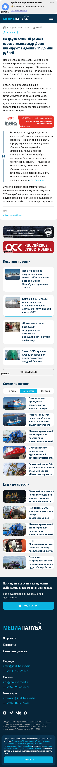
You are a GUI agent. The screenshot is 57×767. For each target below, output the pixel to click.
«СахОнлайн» (36, 180)
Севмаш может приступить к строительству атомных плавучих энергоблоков (38, 403)
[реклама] (28, 122)
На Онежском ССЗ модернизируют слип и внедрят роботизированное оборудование (41, 513)
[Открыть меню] (50, 18)
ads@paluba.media (15, 682)
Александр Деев (13, 215)
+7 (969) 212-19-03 (16, 687)
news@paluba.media (16, 666)
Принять (28, 759)
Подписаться (31, 605)
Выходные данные (15, 651)
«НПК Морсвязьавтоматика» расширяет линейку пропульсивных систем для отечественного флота (41, 546)
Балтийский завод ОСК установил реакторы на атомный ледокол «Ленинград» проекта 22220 (41, 469)
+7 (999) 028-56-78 (16, 703)
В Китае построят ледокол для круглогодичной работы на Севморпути (41, 453)
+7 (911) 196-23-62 (16, 671)
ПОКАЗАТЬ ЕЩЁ (28, 372)
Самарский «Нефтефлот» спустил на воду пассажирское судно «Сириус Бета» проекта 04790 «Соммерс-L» (41, 562)
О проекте (9, 638)
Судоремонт (10, 32)
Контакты (9, 645)
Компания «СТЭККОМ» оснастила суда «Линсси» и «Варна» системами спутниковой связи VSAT (36, 305)
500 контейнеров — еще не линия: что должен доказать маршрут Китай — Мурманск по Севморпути (41, 496)
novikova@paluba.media (19, 698)
